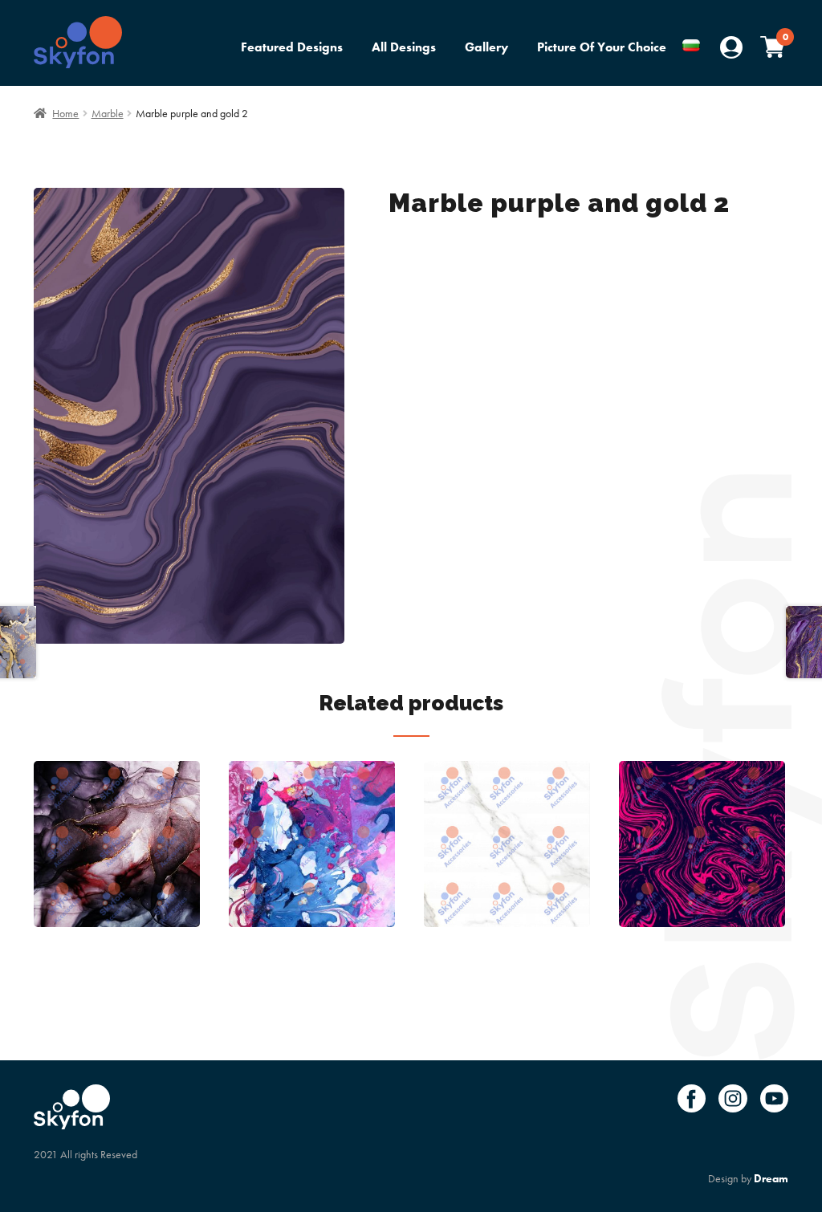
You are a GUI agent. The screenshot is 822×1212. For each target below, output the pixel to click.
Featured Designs (292, 47)
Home (65, 113)
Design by (748, 1178)
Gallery (486, 47)
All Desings (404, 47)
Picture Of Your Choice (601, 47)
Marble (108, 113)
